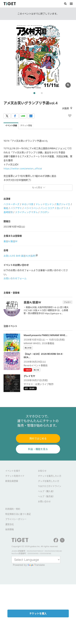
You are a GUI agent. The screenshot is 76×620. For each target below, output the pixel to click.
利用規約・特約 (12, 509)
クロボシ (44, 212)
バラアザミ (16, 208)
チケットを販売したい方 (49, 476)
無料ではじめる (38, 438)
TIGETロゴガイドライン (49, 486)
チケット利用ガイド (14, 476)
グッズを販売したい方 (48, 481)
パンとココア (47, 208)
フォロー (67, 302)
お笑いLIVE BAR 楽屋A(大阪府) (20, 255)
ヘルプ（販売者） (46, 496)
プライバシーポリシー (16, 519)
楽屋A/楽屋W (10, 241)
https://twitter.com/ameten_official (23, 168)
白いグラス (62, 208)
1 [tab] (34, 93)
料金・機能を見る (38, 448)
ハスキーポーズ (11, 204)
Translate (39, 564)
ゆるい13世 (27, 204)
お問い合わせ (44, 501)
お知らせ (42, 471)
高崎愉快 (8, 212)
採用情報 (9, 529)
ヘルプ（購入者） (46, 491)
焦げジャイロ (63, 204)
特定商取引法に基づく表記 (18, 514)
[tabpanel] (38, 56)
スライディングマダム (26, 212)
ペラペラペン (31, 208)
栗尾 (6, 208)
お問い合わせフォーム (15, 278)
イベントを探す (12, 471)
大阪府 (65, 108)
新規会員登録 (11, 481)
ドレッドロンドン (45, 204)
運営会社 (9, 524)
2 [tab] (42, 93)
